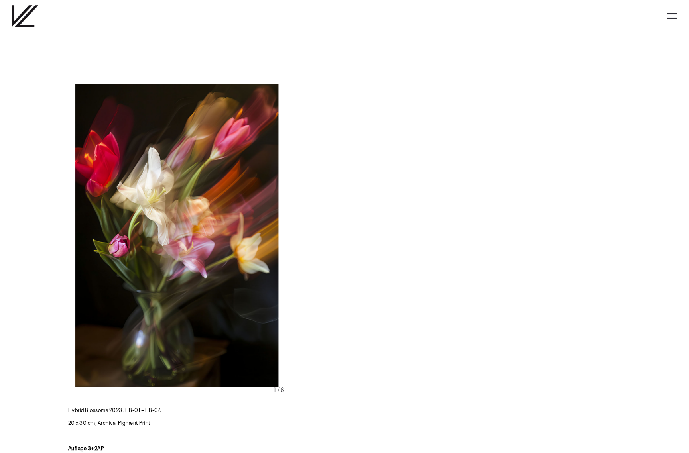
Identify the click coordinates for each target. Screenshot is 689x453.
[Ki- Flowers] (176, 235)
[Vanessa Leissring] (25, 16)
